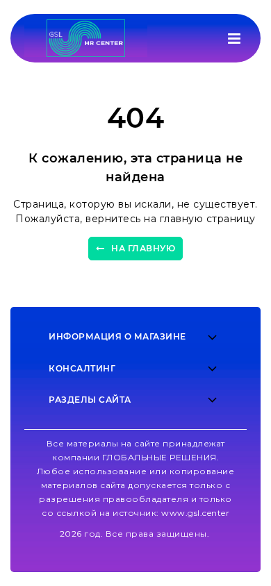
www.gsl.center (195, 513)
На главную (143, 248)
